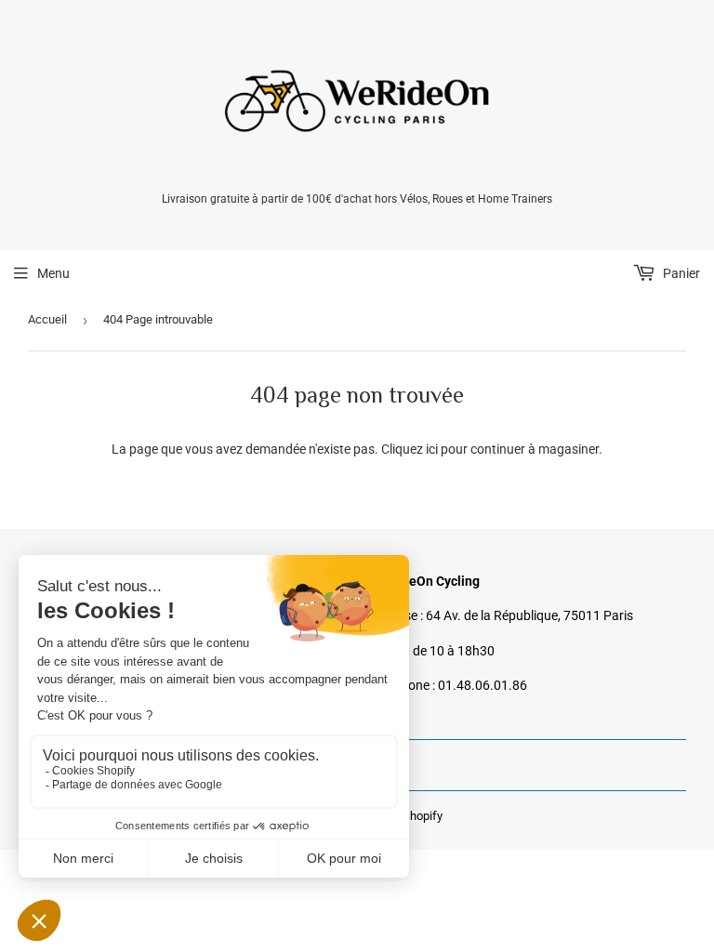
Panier (680, 273)
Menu (53, 273)
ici (432, 449)
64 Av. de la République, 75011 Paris (529, 615)
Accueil (47, 319)
